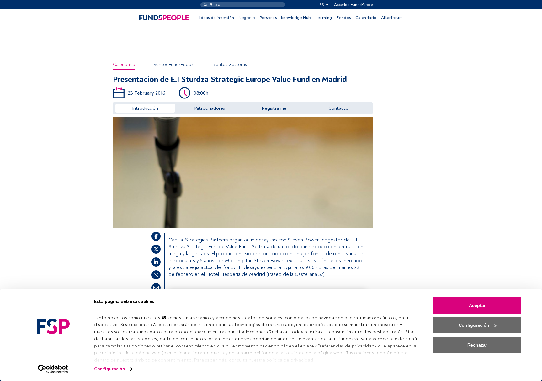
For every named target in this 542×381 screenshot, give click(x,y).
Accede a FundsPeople (353, 4)
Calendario (366, 17)
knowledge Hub (296, 17)
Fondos (344, 17)
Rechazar (477, 344)
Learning (324, 17)
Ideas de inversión (216, 17)
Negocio (247, 17)
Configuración (109, 369)
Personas (268, 17)
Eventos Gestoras (229, 64)
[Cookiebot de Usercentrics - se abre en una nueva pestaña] (53, 369)
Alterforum (392, 17)
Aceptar (477, 305)
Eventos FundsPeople (173, 64)
